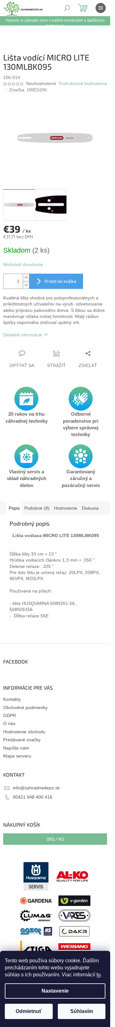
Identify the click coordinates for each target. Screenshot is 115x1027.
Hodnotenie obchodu (24, 731)
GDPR (9, 715)
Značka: (28, 89)
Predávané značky (22, 739)
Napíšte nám (16, 747)
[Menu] (100, 8)
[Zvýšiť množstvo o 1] (26, 277)
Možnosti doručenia (23, 264)
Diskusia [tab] (90, 508)
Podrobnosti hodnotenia (83, 83)
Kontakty (12, 699)
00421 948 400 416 (32, 797)
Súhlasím (81, 1011)
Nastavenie (55, 991)
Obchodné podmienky (25, 707)
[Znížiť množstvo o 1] (26, 285)
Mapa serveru (17, 755)
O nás (9, 723)
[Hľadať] (67, 8)
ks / (55, 839)
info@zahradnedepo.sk (36, 787)
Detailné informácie (22, 334)
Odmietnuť (29, 1011)
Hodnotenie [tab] (65, 508)
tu (98, 974)
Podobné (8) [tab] (37, 508)
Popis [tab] (14, 508)
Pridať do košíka (60, 281)
